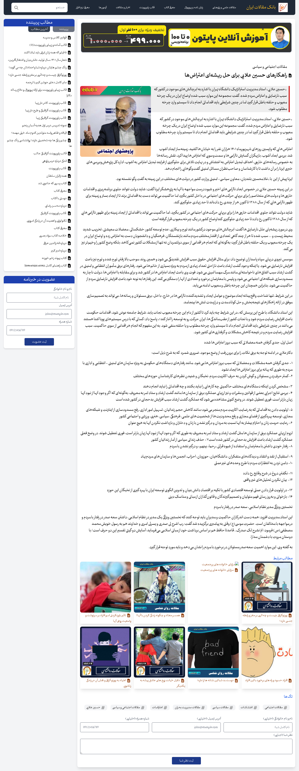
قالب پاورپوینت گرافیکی (53, 213)
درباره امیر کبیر (59, 251)
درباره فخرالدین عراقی (55, 243)
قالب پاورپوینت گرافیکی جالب (50, 153)
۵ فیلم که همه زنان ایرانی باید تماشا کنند (45, 52)
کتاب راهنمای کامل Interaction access (46, 266)
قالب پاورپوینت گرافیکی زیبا (51, 118)
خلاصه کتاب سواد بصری (53, 236)
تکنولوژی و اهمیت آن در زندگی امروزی (47, 221)
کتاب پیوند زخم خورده (54, 258)
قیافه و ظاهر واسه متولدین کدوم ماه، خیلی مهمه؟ (39, 133)
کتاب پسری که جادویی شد (52, 183)
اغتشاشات (247, 707)
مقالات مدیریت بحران (188, 707)
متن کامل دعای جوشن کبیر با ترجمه (46, 82)
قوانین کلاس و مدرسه (55, 38)
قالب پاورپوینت (57, 168)
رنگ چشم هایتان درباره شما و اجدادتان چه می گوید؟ (38, 67)
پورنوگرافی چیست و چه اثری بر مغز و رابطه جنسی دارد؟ (37, 75)
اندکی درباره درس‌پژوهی (54, 161)
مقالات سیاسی (220, 707)
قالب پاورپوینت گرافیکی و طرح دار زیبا (46, 110)
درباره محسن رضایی (56, 206)
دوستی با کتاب (59, 198)
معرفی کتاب (60, 191)
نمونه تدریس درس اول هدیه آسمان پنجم (44, 125)
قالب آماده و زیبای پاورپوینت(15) (48, 45)
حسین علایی (93, 707)
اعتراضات (157, 707)
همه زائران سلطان (56, 176)
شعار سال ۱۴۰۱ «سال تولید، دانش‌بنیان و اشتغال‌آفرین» (37, 60)
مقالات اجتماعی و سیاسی (126, 707)
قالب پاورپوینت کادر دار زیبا (51, 103)
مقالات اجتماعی (274, 707)
